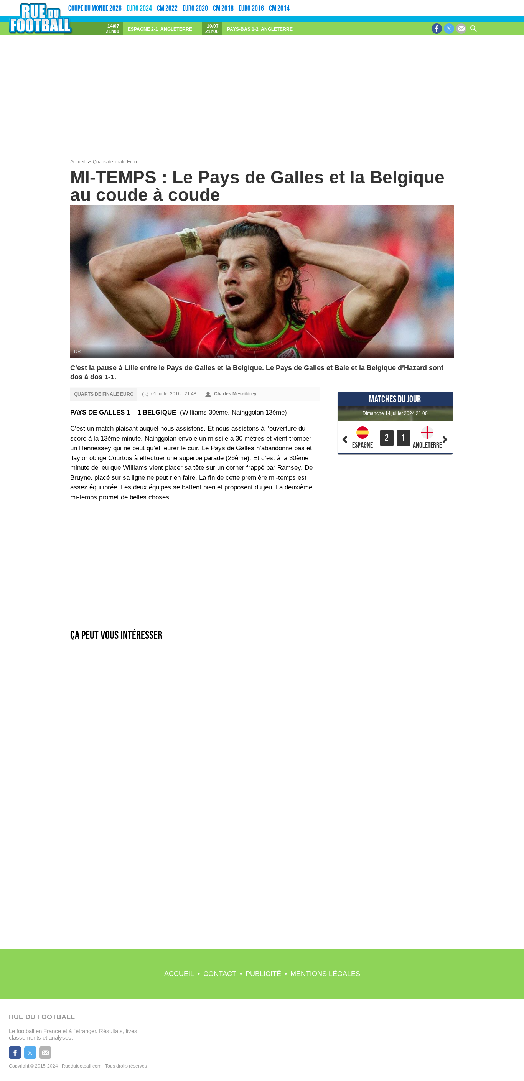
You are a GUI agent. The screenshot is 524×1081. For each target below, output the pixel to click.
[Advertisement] (262, 101)
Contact (219, 973)
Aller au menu (469, 2)
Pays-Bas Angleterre (260, 29)
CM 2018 (223, 8)
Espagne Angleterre (160, 29)
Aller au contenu (488, 2)
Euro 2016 (251, 8)
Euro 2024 (139, 8)
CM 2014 (279, 8)
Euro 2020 (195, 8)
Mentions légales (325, 973)
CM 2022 (167, 8)
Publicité (263, 973)
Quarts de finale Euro (115, 162)
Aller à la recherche (511, 2)
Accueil (179, 973)
